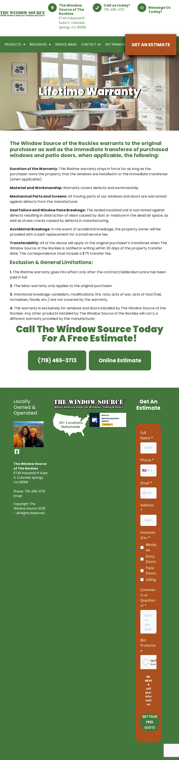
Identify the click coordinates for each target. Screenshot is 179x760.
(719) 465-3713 (57, 360)
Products (13, 44)
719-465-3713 (114, 9)
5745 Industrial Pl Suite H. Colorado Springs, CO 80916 (72, 23)
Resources (38, 44)
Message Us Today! (159, 9)
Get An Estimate (151, 45)
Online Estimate (120, 360)
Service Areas (66, 44)
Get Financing (116, 44)
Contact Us (91, 44)
